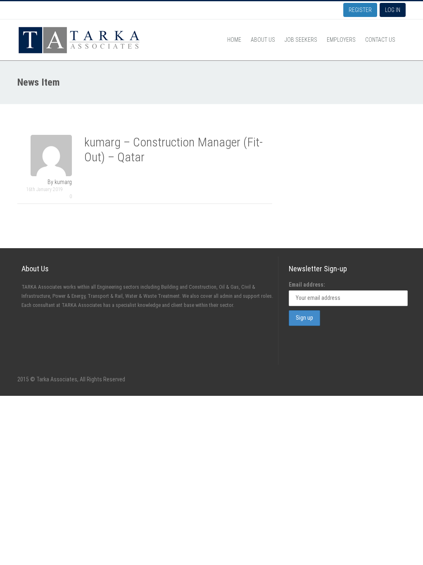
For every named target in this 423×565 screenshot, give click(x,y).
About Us (263, 39)
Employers (341, 39)
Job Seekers (301, 39)
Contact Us (380, 39)
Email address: (307, 284)
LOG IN (392, 10)
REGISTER (360, 10)
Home (234, 39)
